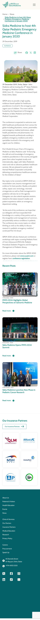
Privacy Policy (7, 538)
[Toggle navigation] (34, 5)
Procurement (7, 549)
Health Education (8, 505)
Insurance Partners (8, 527)
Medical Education (8, 531)
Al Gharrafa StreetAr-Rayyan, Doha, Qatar (14, 560)
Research (5, 535)
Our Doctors (6, 523)
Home (4, 14)
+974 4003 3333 (11, 566)
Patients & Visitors (8, 501)
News (12, 14)
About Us (5, 498)
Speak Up (5, 552)
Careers (5, 545)
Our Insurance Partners (12, 426)
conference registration (21, 258)
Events (4, 509)
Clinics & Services (8, 519)
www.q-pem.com (26, 256)
